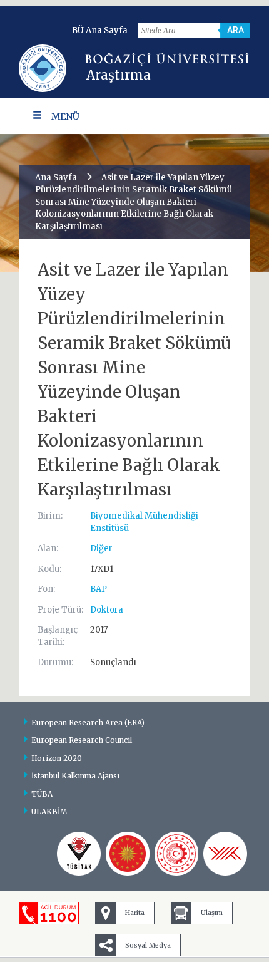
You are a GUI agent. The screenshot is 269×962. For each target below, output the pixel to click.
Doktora (106, 609)
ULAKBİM (49, 811)
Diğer (101, 548)
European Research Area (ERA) (88, 722)
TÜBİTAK (79, 854)
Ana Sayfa (56, 177)
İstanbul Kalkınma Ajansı (75, 775)
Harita (135, 913)
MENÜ (65, 116)
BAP (98, 589)
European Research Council (81, 740)
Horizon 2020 (56, 758)
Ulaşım (212, 913)
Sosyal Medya (148, 945)
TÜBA (42, 794)
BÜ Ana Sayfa (100, 30)
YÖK (225, 854)
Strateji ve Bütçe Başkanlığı (128, 854)
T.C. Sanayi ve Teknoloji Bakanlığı (176, 854)
